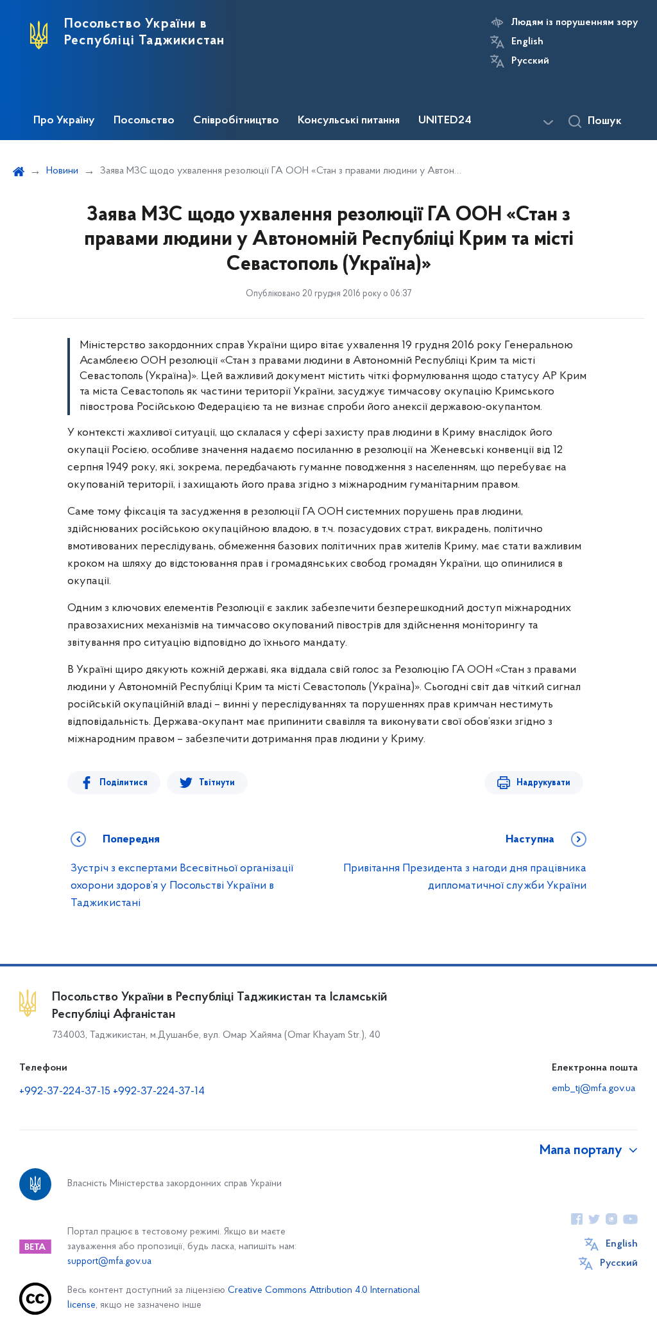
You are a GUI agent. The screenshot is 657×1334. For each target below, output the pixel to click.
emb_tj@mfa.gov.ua (593, 1088)
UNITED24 (445, 121)
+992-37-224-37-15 (64, 1092)
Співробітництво (236, 121)
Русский (530, 61)
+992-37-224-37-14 (159, 1092)
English (527, 42)
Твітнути (217, 783)
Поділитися (123, 783)
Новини (62, 171)
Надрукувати (543, 783)
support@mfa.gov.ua (109, 1262)
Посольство (144, 121)
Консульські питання (349, 121)
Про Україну (64, 121)
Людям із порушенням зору (574, 22)
